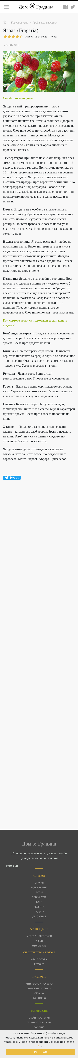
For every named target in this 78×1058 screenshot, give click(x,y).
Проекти (39, 911)
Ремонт (39, 964)
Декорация (39, 916)
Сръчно (39, 993)
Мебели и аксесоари (39, 935)
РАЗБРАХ (40, 1052)
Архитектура (39, 959)
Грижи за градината (39, 1022)
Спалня (39, 882)
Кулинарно (39, 998)
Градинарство (39, 1010)
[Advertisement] (39, 647)
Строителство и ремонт (39, 952)
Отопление (39, 945)
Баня (39, 901)
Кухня (39, 892)
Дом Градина (36, 6)
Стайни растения (39, 1017)
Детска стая (39, 897)
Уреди (39, 940)
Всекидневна (39, 887)
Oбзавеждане (39, 929)
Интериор (39, 875)
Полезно (39, 1027)
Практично (39, 976)
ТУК (38, 1046)
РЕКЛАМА (12, 866)
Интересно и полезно (39, 983)
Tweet (14, 477)
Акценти (39, 906)
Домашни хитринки (39, 988)
